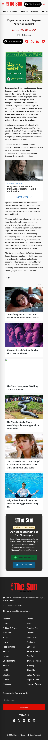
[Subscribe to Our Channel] (24, 720)
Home (5, 12)
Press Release (33, 651)
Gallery (6, 651)
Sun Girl (30, 656)
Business (34, 12)
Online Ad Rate (33, 675)
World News (32, 637)
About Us (31, 670)
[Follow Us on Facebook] (14, 720)
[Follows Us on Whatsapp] (37, 41)
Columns (24, 12)
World (29, 623)
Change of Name (34, 684)
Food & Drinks (9, 647)
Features (31, 642)
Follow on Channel (26, 557)
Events (6, 665)
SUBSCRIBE (24, 707)
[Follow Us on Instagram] (34, 720)
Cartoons (31, 647)
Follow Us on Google (34, 4)
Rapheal (27, 35)
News (5, 642)
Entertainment (9, 661)
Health (5, 670)
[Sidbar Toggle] (3, 4)
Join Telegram (25, 565)
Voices (30, 619)
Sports (5, 637)
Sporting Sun (32, 628)
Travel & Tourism (34, 661)
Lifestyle (6, 675)
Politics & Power (10, 628)
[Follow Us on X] (19, 720)
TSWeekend (8, 684)
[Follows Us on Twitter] (32, 41)
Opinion (6, 679)
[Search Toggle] (44, 3)
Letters (6, 656)
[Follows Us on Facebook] (26, 41)
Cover (5, 623)
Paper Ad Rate (33, 679)
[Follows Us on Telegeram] (43, 41)
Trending (30, 665)
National (13, 12)
